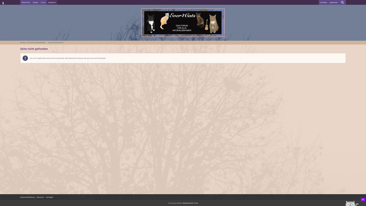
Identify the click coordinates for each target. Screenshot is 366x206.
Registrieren (334, 2)
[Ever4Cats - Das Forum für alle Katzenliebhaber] (183, 23)
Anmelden (323, 2)
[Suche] (342, 2)
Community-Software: (183, 203)
